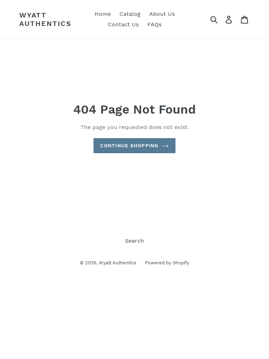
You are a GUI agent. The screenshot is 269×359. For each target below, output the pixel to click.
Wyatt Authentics (45, 19)
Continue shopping (129, 145)
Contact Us (123, 24)
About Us (162, 14)
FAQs (154, 24)
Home (103, 14)
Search (134, 240)
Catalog (129, 14)
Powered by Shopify (167, 262)
